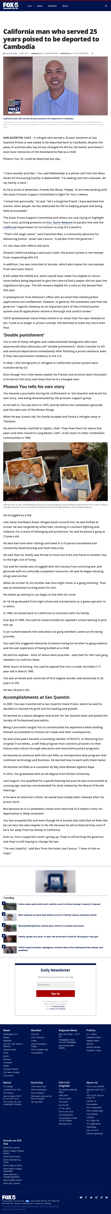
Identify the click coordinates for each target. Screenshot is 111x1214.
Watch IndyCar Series (12, 1165)
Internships (91, 1127)
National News (9, 1049)
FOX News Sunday (11, 1072)
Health (6, 1066)
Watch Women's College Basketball (11, 1175)
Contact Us (91, 1101)
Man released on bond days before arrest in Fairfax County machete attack (57, 915)
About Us (92, 1082)
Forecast (35, 1034)
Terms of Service (57, 1008)
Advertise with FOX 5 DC (95, 1090)
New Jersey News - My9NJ (67, 1046)
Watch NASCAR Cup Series (12, 1160)
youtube (81, 1197)
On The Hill (63, 1105)
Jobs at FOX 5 (92, 1130)
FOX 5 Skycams (38, 1037)
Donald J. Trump (93, 1050)
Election (89, 1044)
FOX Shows (8, 1093)
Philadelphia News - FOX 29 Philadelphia (67, 1041)
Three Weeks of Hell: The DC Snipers (68, 1119)
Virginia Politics (92, 1040)
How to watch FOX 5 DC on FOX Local (12, 1097)
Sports (6, 1056)
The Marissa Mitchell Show (68, 1090)
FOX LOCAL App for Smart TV (95, 1096)
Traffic (34, 1040)
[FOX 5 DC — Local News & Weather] (12, 6)
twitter (91, 1197)
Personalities (92, 1104)
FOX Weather (37, 1053)
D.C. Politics (91, 1034)
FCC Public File (92, 1120)
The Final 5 (63, 1102)
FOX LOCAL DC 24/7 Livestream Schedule (12, 1103)
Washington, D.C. (10, 1034)
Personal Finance (10, 1069)
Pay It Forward (37, 1093)
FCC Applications (93, 1123)
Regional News (68, 1030)
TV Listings (8, 1086)
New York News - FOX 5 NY (69, 1035)
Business (7, 1059)
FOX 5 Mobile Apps (94, 1110)
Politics (90, 1030)
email (107, 1197)
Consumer (7, 1062)
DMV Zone (63, 1095)
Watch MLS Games (11, 1183)
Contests (90, 1117)
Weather (36, 1030)
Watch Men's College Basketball (12, 1169)
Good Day (37, 1082)
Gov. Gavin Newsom (59, 222)
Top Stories (8, 1075)
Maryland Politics (93, 1037)
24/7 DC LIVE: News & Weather (13, 1045)
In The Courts (65, 1108)
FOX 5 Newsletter (94, 1107)
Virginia (6, 1037)
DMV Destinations (39, 1089)
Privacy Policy (58, 1006)
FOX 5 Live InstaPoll (95, 1086)
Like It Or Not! (65, 1098)
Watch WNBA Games (12, 1180)
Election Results (93, 1047)
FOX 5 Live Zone (66, 1111)
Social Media (92, 1114)
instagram (96, 1197)
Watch (7, 1082)
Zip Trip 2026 (37, 1102)
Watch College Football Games (13, 1152)
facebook (86, 1197)
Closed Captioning (94, 1133)
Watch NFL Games (11, 1147)
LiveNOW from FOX (12, 1089)
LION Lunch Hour (38, 1086)
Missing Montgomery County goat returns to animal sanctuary (51, 925)
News (6, 1030)
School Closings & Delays (39, 1045)
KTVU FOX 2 (24, 53)
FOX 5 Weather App (39, 1049)
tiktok (101, 1197)
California (10, 227)
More (65, 5)
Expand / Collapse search (106, 6)
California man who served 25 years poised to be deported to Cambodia (38, 118)
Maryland (7, 1040)
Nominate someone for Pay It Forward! (41, 1097)
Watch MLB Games (11, 1156)
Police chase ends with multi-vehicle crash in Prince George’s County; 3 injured (59, 904)
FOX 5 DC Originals (64, 1084)
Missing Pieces (65, 1123)
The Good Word (66, 1115)
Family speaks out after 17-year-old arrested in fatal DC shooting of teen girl (58, 936)
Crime (5, 1053)
